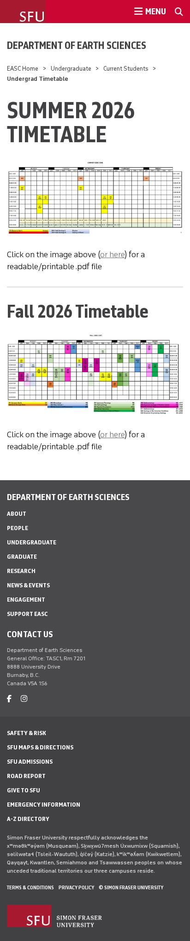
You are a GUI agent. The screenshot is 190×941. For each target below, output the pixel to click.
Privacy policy (76, 887)
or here (112, 254)
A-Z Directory (28, 819)
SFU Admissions (30, 762)
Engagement (26, 599)
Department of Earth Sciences (76, 45)
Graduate (22, 557)
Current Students (125, 68)
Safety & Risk (26, 733)
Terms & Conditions (30, 887)
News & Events (28, 585)
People (17, 528)
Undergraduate (71, 68)
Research (21, 571)
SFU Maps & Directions (40, 747)
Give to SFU (23, 790)
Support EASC (27, 614)
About (16, 514)
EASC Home (22, 68)
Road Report (26, 776)
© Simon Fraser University (131, 887)
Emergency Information (43, 804)
